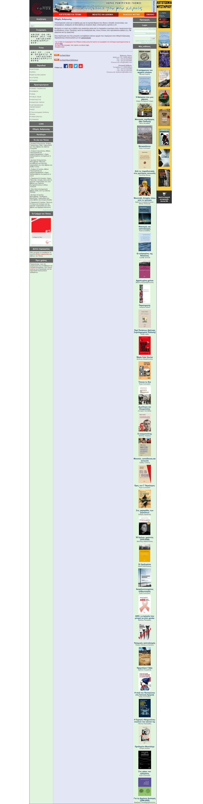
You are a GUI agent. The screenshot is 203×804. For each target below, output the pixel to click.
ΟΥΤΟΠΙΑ (34, 77)
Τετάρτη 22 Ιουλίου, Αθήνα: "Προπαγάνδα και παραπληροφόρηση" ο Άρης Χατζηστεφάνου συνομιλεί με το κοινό (40, 172)
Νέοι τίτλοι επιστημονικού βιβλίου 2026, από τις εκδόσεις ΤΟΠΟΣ (40, 190)
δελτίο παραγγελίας (42, 254)
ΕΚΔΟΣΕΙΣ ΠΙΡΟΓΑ (37, 102)
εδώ (61, 43)
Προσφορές (145, 20)
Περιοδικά (41, 65)
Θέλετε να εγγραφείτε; (148, 43)
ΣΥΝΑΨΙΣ (34, 80)
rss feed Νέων (65, 55)
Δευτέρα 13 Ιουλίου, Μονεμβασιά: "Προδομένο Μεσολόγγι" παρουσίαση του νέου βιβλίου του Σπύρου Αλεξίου (41, 197)
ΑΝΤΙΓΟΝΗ (35, 69)
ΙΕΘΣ (33, 109)
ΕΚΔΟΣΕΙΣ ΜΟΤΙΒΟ (131, 15)
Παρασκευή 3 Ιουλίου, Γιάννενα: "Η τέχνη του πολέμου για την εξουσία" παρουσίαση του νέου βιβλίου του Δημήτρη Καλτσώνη (41, 204)
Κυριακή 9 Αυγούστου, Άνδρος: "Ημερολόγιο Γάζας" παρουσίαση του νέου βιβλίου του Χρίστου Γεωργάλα (41, 146)
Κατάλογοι (41, 135)
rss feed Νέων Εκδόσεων (69, 60)
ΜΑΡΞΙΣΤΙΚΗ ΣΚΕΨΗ (38, 75)
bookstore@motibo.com (124, 72)
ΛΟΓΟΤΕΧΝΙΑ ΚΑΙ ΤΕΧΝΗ (70, 15)
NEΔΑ (33, 94)
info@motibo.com (126, 62)
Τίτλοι (41, 48)
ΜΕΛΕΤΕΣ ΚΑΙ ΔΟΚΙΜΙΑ (102, 15)
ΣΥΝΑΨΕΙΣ (35, 119)
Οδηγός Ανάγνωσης (41, 129)
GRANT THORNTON (38, 88)
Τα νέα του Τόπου (41, 140)
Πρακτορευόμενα (41, 85)
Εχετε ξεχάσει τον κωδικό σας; (146, 41)
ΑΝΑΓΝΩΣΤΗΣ (36, 99)
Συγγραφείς (41, 30)
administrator (86, 38)
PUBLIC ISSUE (36, 97)
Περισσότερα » (48, 210)
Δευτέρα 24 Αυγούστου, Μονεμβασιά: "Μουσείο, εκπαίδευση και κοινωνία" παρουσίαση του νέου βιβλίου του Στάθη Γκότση (41, 163)
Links (41, 124)
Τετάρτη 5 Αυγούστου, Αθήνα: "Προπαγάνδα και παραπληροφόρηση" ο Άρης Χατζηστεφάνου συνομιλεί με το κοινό (40, 154)
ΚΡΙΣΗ (33, 72)
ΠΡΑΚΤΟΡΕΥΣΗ (36, 117)
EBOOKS (150, 15)
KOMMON (34, 91)
